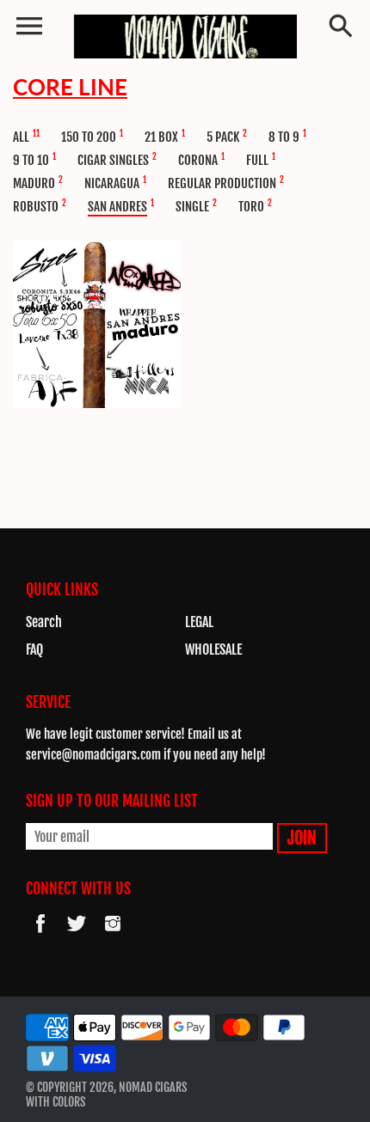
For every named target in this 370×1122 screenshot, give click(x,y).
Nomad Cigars (153, 1087)
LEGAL (199, 622)
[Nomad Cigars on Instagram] (112, 934)
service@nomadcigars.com (93, 755)
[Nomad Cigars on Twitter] (76, 934)
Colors (68, 1102)
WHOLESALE (213, 649)
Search (44, 622)
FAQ (34, 649)
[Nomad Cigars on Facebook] (40, 934)
